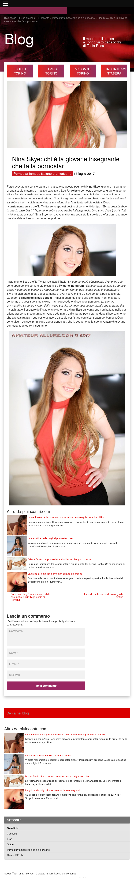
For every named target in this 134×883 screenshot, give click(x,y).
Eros (9, 839)
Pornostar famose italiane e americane (42, 173)
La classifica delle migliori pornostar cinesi (51, 538)
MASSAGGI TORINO (83, 70)
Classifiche (13, 828)
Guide (10, 844)
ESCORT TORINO (20, 70)
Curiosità (12, 833)
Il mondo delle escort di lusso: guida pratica (103, 595)
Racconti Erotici (15, 855)
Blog (19, 38)
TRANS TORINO (51, 70)
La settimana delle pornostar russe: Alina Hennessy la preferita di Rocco (67, 517)
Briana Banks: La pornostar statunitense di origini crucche (59, 559)
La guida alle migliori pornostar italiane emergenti (55, 573)
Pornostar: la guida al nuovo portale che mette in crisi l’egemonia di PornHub (30, 597)
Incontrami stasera (116, 70)
